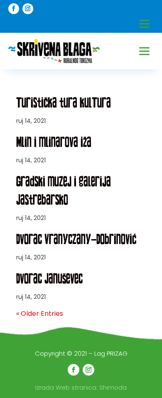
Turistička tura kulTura (63, 102)
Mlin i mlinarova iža (53, 142)
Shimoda (113, 387)
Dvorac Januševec (49, 278)
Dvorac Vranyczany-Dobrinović (76, 239)
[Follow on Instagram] (27, 8)
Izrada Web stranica (65, 387)
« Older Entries (39, 313)
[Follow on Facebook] (13, 8)
